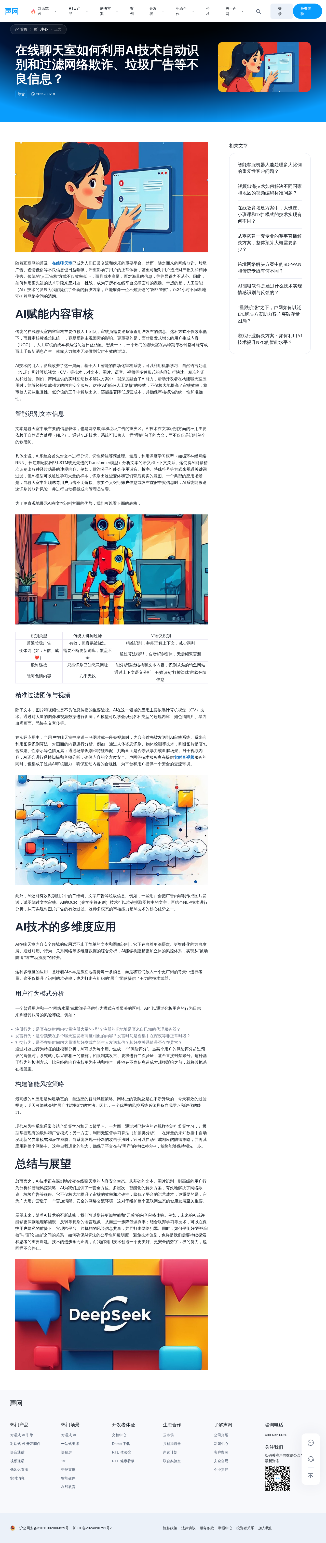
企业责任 (221, 1470)
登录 (280, 11)
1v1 (64, 1461)
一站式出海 (70, 1444)
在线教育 (68, 1487)
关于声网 (231, 11)
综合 (21, 94)
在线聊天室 (62, 263)
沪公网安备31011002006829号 (44, 1528)
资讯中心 (41, 29)
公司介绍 (221, 1435)
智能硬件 (68, 1478)
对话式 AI (43, 11)
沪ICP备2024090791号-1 (93, 1528)
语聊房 (66, 1452)
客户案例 (221, 1452)
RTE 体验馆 (121, 1452)
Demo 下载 (121, 1444)
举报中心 (225, 1528)
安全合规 (221, 1461)
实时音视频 (184, 757)
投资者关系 (245, 1528)
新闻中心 (221, 1444)
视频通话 (17, 1461)
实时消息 (17, 1478)
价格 (208, 11)
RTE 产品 (74, 11)
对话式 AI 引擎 (21, 1435)
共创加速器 (172, 1444)
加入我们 (265, 1528)
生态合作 (181, 11)
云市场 (168, 1435)
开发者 (153, 11)
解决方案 (105, 11)
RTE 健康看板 (123, 1461)
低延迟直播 (19, 1470)
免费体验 (306, 11)
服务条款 (207, 1528)
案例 (132, 11)
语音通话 (17, 1452)
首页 (23, 29)
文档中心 (119, 1435)
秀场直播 (68, 1470)
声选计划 (170, 1452)
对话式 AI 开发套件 (25, 1444)
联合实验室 (172, 1461)
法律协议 (188, 1528)
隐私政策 (170, 1528)
